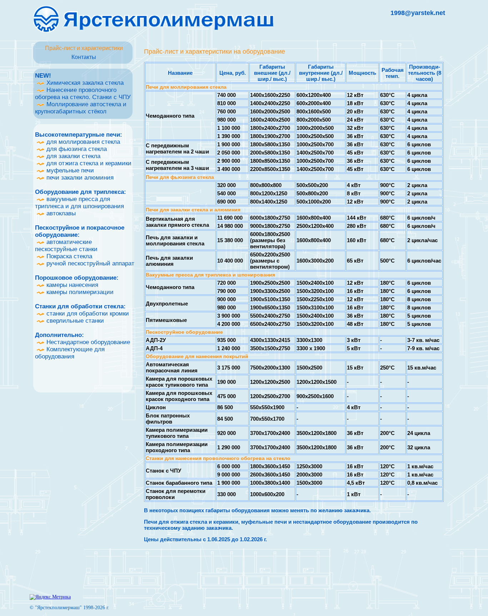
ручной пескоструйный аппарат (89, 263)
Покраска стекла (68, 256)
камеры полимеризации (79, 292)
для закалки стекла (72, 156)
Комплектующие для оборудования (70, 353)
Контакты (83, 57)
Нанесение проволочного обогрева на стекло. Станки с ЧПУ (83, 94)
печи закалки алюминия (79, 177)
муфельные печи (69, 170)
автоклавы (60, 213)
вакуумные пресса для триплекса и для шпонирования (79, 203)
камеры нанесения (71, 285)
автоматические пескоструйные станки (66, 246)
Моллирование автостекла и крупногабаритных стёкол (80, 108)
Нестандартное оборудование (87, 342)
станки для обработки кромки (87, 313)
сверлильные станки (74, 320)
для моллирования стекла (82, 141)
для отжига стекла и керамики (88, 163)
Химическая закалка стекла (84, 82)
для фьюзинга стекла (76, 149)
